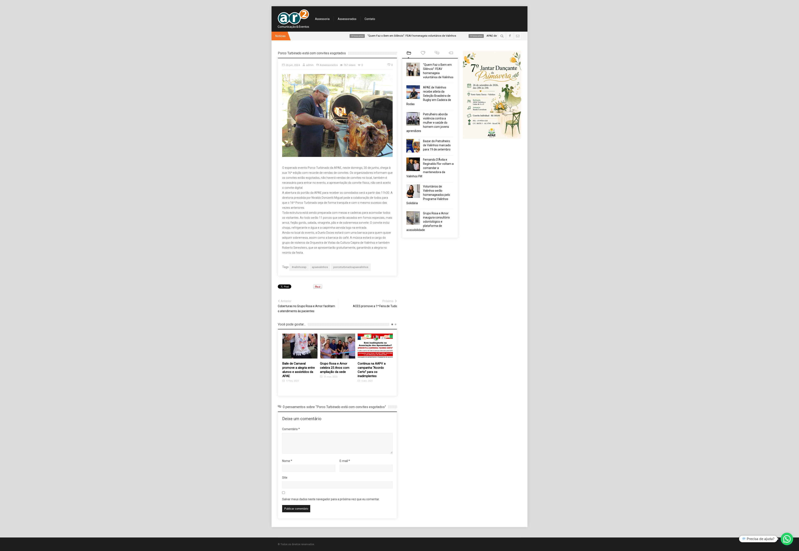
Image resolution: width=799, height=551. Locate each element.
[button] (787, 539)
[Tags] (451, 53)
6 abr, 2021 (329, 381)
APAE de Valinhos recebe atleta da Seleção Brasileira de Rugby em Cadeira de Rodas (428, 96)
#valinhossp (299, 267)
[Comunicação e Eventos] (293, 18)
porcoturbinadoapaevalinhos (350, 267)
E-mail (345, 461)
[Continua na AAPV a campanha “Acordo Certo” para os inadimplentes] (337, 346)
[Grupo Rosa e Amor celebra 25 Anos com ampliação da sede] (300, 346)
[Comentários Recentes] (437, 53)
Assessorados (347, 19)
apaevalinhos (320, 267)
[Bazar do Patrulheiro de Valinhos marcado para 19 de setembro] (413, 146)
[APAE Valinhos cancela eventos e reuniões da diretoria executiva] (375, 346)
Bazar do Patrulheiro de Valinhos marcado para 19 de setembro (437, 145)
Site (284, 477)
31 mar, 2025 (292, 376)
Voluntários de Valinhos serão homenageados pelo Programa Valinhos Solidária (428, 195)
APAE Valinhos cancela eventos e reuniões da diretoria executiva (373, 368)
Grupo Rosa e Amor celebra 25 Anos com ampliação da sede (297, 368)
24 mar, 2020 (368, 376)
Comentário (291, 429)
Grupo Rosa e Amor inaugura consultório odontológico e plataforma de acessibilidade (428, 222)
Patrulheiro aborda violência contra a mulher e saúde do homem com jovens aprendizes (427, 123)
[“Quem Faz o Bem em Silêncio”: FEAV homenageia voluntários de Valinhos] (413, 69)
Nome (287, 461)
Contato (370, 19)
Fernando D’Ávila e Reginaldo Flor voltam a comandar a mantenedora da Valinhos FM (430, 168)
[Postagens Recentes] (409, 53)
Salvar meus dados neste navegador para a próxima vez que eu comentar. (331, 499)
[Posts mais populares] (423, 53)
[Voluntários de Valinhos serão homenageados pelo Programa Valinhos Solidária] (413, 191)
